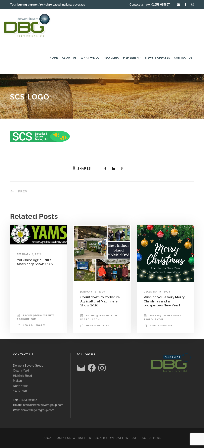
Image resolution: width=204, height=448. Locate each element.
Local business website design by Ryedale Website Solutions (102, 437)
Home (54, 57)
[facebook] (185, 4)
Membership (132, 57)
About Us (69, 57)
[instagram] (192, 4)
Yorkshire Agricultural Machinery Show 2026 (35, 262)
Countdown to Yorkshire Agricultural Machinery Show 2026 (100, 301)
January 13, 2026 (92, 291)
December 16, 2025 (157, 291)
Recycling (111, 57)
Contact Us (183, 57)
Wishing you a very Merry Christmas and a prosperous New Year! (164, 301)
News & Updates (157, 57)
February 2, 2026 (29, 254)
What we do (90, 57)
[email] (178, 4)
